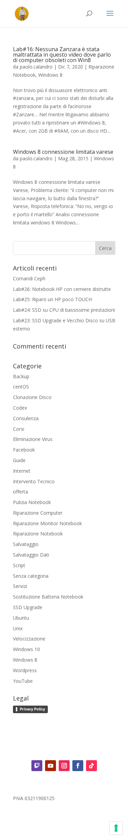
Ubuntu (21, 618)
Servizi (20, 586)
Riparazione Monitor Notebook (47, 523)
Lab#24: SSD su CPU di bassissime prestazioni (64, 310)
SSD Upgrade (27, 607)
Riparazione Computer (37, 513)
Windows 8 (50, 75)
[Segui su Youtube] (50, 765)
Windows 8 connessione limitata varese (63, 152)
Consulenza (26, 418)
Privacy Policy (32, 709)
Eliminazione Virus (33, 439)
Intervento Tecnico (34, 481)
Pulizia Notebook (32, 502)
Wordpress (25, 670)
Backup (21, 376)
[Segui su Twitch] (36, 765)
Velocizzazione (29, 638)
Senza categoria (30, 576)
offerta (20, 491)
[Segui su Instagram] (64, 765)
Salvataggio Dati (31, 554)
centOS (21, 386)
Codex (20, 407)
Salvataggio (26, 544)
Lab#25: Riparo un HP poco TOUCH (52, 299)
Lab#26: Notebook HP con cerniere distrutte (62, 289)
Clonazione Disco (32, 397)
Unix (18, 628)
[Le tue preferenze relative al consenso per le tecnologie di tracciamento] (116, 828)
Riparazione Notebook (38, 533)
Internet (21, 471)
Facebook (24, 449)
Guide (19, 460)
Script (19, 565)
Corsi (18, 429)
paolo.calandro (36, 66)
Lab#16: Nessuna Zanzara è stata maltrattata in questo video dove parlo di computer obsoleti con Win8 (62, 54)
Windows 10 (26, 649)
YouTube (23, 681)
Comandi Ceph (29, 278)
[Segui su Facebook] (77, 765)
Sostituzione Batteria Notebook (48, 596)
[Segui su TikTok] (91, 765)
